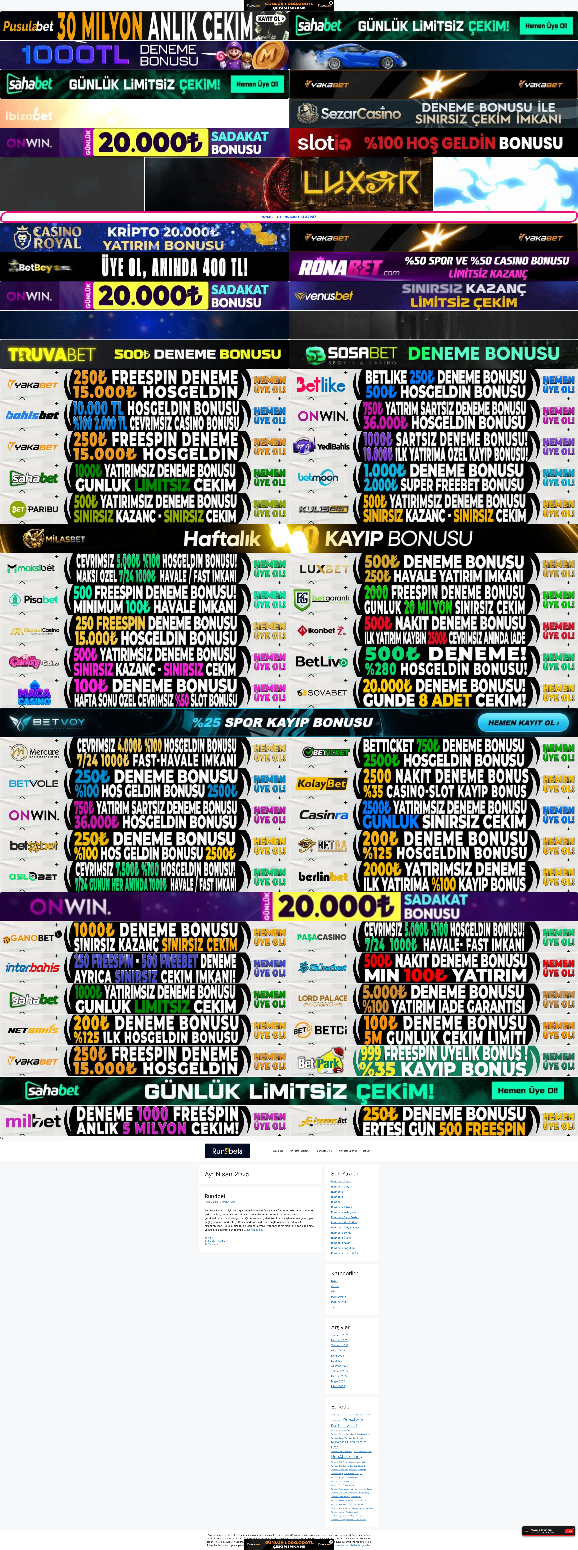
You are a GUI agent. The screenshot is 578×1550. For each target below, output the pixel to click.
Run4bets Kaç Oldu (343, 1248)
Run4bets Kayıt (340, 1242)
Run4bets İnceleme (299, 1150)
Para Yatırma (339, 1301)
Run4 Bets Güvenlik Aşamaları (351, 1415)
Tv (332, 1306)
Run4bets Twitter (337, 1501)
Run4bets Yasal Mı (356, 1504)
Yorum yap (213, 1244)
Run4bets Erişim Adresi (362, 1452)
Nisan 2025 (338, 1350)
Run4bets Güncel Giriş (358, 1466)
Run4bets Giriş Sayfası (345, 1227)
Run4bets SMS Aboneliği (359, 1493)
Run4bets (277, 1150)
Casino (335, 1286)
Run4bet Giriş (224, 1241)
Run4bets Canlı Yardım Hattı (348, 1444)
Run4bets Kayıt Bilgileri (353, 1474)
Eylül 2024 (337, 1360)
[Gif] (289, 538)
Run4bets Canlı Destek (345, 1217)
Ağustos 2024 (339, 1365)
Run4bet (215, 1196)
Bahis (334, 1281)
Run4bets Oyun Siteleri (340, 1481)
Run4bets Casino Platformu (341, 1452)
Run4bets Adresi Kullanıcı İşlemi (343, 1434)
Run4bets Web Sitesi (339, 1504)
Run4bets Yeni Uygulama (340, 1508)
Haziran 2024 (339, 1376)
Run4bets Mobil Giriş (344, 1222)
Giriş (210, 1237)
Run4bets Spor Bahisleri (340, 1497)
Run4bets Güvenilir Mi (344, 1253)
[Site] (144, 384)
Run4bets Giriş (324, 1150)
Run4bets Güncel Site (339, 1470)
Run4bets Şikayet (347, 1150)
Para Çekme (338, 1296)
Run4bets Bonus (341, 1232)
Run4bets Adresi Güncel (340, 1430)
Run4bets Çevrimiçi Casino (362, 1508)
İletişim (366, 1150)
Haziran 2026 (339, 1340)
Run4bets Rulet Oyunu (363, 1489)
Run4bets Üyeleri (337, 1512)
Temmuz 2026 (340, 1335)
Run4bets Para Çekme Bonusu (342, 1485)
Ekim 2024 (337, 1355)
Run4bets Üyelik (341, 1237)
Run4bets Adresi (341, 1181)
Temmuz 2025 (339, 1345)
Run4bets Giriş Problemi (358, 1462)
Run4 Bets (335, 1415)
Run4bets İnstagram (343, 1212)
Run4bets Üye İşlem (338, 1516)
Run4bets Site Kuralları (340, 1493)
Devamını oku (255, 1229)
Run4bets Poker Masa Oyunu (342, 1489)
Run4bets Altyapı (341, 1207)
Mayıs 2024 (338, 1381)
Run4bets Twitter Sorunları (356, 1501)
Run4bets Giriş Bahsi (339, 1462)
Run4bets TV (356, 1497)
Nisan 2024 (338, 1386)
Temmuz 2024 (340, 1371)
